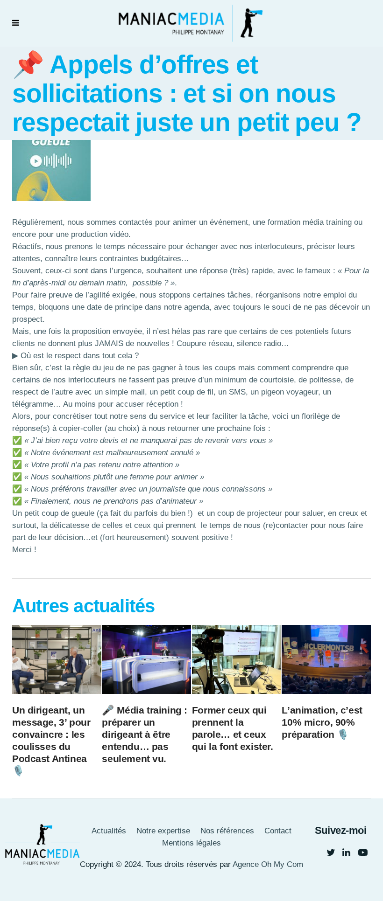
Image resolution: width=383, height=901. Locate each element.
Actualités (109, 830)
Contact (277, 830)
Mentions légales (191, 843)
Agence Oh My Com (268, 864)
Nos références (227, 830)
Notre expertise (163, 830)
